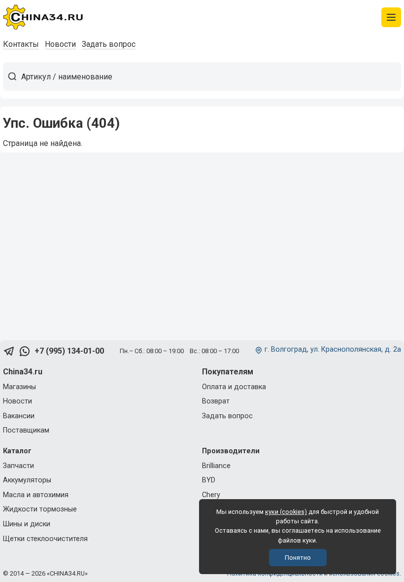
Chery (211, 495)
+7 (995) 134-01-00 (69, 351)
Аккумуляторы (27, 480)
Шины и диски (26, 524)
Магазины (19, 387)
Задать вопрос (108, 44)
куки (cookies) (286, 511)
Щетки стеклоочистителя (45, 539)
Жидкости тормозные (40, 509)
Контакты (21, 44)
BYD (208, 480)
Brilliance (216, 466)
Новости (60, 44)
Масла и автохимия (35, 495)
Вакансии (18, 416)
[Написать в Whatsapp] (25, 351)
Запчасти (18, 466)
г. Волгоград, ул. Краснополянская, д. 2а (333, 349)
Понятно (298, 557)
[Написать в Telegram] (9, 351)
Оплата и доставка (234, 387)
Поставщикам (26, 430)
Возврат (216, 401)
